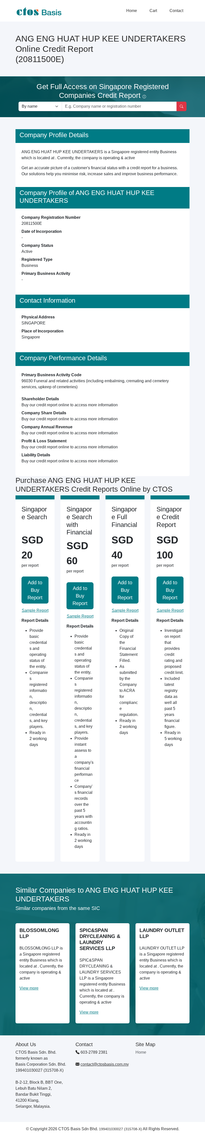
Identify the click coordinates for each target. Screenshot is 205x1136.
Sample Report (35, 610)
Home (131, 11)
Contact (176, 11)
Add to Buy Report (35, 590)
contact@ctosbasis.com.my (104, 1064)
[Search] (181, 106)
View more (29, 988)
